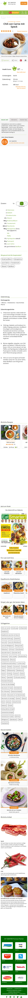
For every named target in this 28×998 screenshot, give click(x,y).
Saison (3, 673)
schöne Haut (21, 663)
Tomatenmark (11, 223)
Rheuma (12, 659)
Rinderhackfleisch (12, 221)
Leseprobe (3, 546)
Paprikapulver (11, 238)
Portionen (22, 206)
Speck (2, 841)
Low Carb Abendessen (14, 642)
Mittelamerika (11, 670)
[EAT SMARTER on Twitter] (17, 997)
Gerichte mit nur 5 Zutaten (14, 810)
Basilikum (18, 246)
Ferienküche (18, 688)
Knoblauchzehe (11, 215)
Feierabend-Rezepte (7, 681)
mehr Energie (13, 656)
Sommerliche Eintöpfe (7, 712)
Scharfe (4, 695)
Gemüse (8, 702)
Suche (22, 13)
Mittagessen (5, 719)
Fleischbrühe (11, 226)
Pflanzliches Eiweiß (19, 593)
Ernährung (14, 628)
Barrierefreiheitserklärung (9, 993)
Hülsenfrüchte (16, 702)
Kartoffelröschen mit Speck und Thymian (12, 898)
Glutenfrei (17, 638)
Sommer (16, 673)
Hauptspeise (5, 723)
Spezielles (10, 677)
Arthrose (11, 649)
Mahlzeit (17, 716)
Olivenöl (9, 218)
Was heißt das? (21, 72)
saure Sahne (10, 244)
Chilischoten (10, 210)
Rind (3, 702)
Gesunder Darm (6, 652)
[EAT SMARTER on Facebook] (6, 997)
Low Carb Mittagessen (7, 645)
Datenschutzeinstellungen (14, 990)
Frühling (9, 673)
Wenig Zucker (18, 645)
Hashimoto (4, 656)
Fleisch (24, 698)
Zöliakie (10, 666)
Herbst (22, 673)
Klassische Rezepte (17, 691)
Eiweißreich (7, 593)
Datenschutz (17, 988)
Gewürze (4, 705)
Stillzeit (4, 666)
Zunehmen (17, 666)
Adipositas (4, 649)
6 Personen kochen (20, 677)
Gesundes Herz (16, 652)
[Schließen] (1, 3)
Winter (3, 677)
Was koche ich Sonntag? (8, 698)
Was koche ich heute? (14, 782)
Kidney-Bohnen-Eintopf (8, 709)
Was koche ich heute (7, 688)
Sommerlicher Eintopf (7, 716)
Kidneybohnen (11, 229)
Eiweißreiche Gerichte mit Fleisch (10, 635)
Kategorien (23, 993)
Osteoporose (5, 659)
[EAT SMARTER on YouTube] (21, 997)
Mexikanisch (20, 670)
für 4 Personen (5, 691)
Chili (2, 871)
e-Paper (25, 546)
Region (3, 670)
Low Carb (4, 642)
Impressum (9, 988)
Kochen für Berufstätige (8, 684)
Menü (2, 13)
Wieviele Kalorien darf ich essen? (21, 87)
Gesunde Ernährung (7, 638)
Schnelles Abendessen (14, 755)
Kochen (18, 698)
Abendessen (13, 719)
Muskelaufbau (22, 656)
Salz (8, 233)
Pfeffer (9, 236)
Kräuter (10, 705)
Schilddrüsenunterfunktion (9, 663)
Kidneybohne (18, 259)
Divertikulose (19, 649)
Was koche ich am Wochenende (16, 695)
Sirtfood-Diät (23, 628)
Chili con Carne (11, 442)
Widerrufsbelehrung (14, 992)
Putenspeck (10, 241)
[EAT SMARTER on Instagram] (14, 997)
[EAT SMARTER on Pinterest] (10, 997)
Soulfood (24, 666)
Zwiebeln (9, 213)
